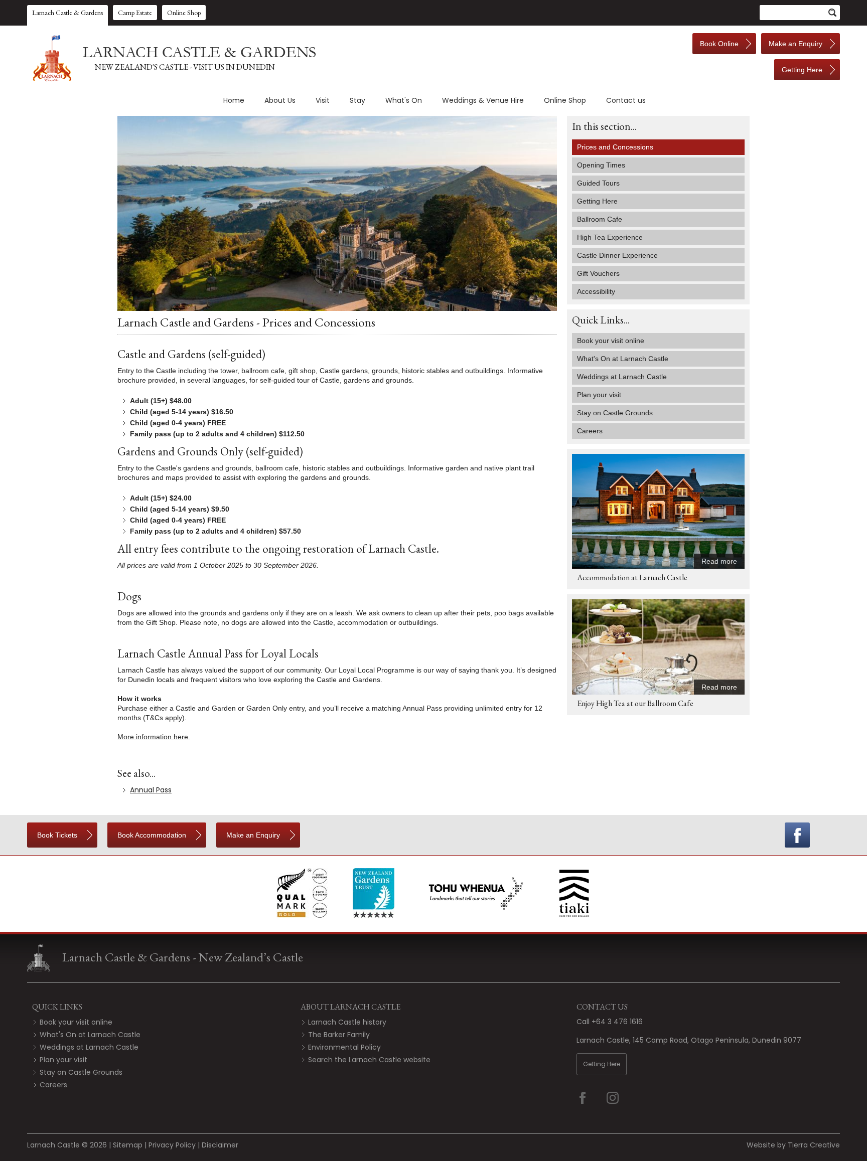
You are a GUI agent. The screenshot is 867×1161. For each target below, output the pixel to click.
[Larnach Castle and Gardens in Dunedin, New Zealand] (172, 58)
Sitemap (127, 1145)
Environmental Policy (344, 1047)
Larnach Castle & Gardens (67, 12)
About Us (280, 100)
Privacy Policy (172, 1145)
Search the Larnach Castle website (369, 1060)
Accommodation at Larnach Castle (632, 577)
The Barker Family (339, 1035)
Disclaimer (220, 1145)
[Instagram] (619, 1097)
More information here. (153, 737)
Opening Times (601, 165)
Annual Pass (151, 790)
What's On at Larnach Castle (90, 1035)
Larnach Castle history (347, 1022)
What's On (403, 100)
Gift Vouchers (598, 273)
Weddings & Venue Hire (483, 100)
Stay (357, 100)
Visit (323, 100)
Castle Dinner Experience (617, 255)
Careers (53, 1085)
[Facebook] (797, 835)
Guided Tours (598, 183)
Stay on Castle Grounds (81, 1072)
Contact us (626, 100)
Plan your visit (63, 1060)
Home (233, 100)
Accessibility (596, 291)
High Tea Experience (610, 237)
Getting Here (597, 201)
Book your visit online (76, 1022)
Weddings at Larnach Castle (89, 1047)
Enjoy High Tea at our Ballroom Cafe (635, 703)
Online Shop (184, 12)
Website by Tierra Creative (793, 1145)
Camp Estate (135, 12)
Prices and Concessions (615, 147)
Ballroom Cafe (599, 219)
